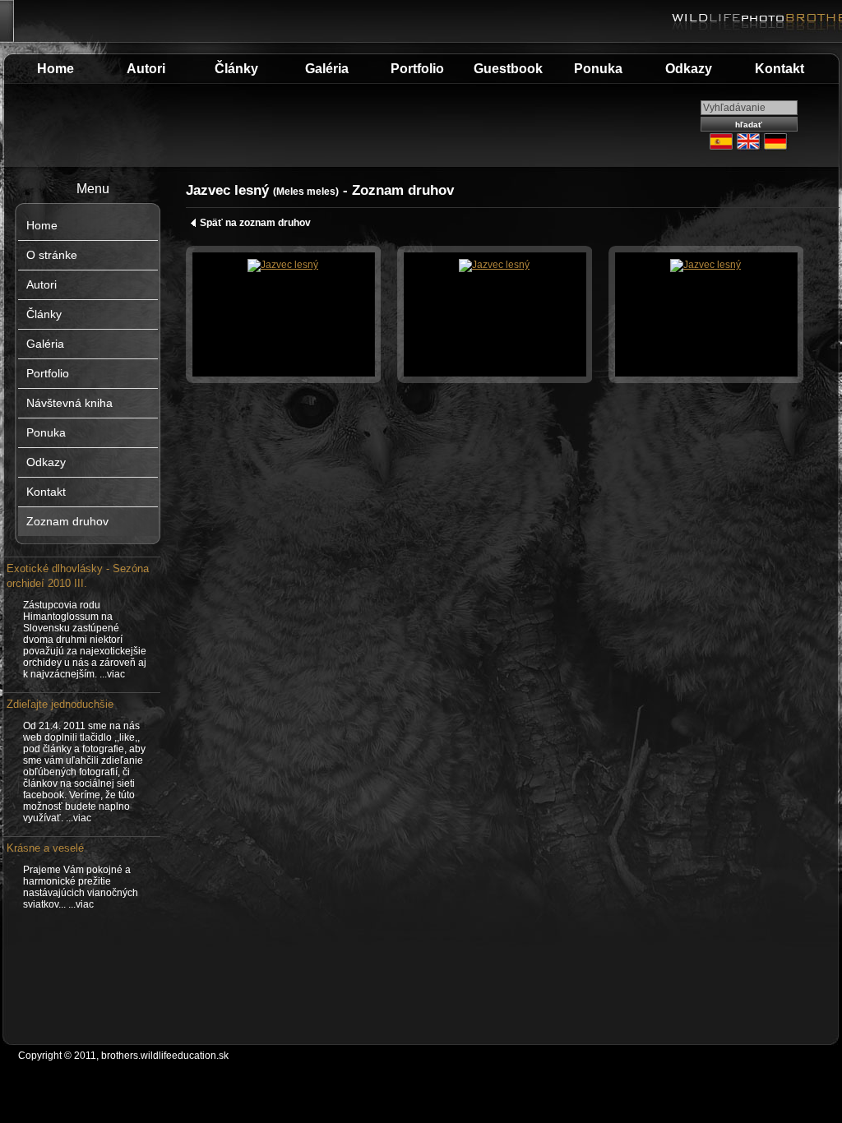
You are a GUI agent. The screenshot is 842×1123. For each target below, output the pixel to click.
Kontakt (779, 69)
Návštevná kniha (69, 402)
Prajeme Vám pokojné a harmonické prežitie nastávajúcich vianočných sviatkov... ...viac (80, 887)
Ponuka (598, 69)
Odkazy (688, 69)
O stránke (51, 254)
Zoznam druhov (67, 521)
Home (55, 69)
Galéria (327, 69)
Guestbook (508, 69)
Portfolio (417, 69)
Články (236, 69)
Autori (146, 69)
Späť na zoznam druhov (255, 223)
